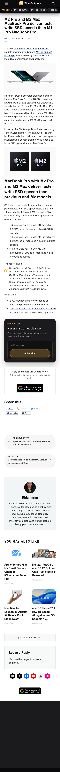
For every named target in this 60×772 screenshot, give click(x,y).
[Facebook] (26, 676)
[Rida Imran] (30, 487)
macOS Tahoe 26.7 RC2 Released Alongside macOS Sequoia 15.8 (43, 613)
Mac (6, 38)
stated (19, 263)
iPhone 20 (53, 10)
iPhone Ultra (21, 10)
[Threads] (12, 676)
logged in (27, 659)
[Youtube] (33, 676)
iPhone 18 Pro (38, 10)
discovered (26, 95)
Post (10, 408)
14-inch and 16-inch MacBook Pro (31, 48)
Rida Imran (18, 38)
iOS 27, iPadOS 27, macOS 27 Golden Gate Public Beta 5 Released (43, 570)
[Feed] (40, 676)
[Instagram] (47, 676)
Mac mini (9, 102)
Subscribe (30, 353)
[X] (19, 676)
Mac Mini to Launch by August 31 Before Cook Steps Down (15, 613)
